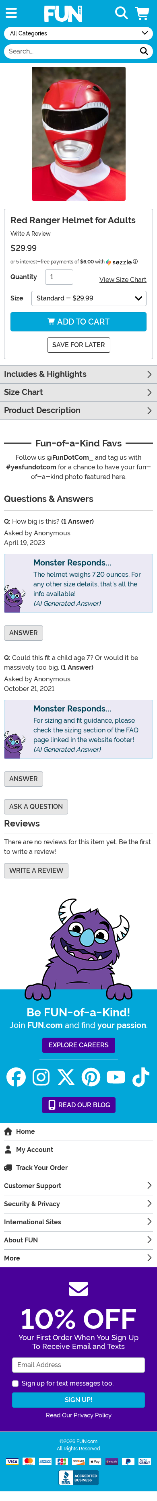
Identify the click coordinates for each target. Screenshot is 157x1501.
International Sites (32, 1222)
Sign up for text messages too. (68, 1383)
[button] (143, 13)
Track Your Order (42, 1168)
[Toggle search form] (121, 13)
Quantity (23, 277)
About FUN (21, 1240)
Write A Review (30, 233)
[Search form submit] (144, 51)
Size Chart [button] (23, 392)
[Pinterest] (91, 1077)
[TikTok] (141, 1077)
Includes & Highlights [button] (45, 374)
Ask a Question (36, 806)
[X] (66, 1077)
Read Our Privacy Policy (79, 1415)
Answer (23, 633)
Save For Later (78, 345)
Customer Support (32, 1186)
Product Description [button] (42, 410)
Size (16, 298)
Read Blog (83, 1105)
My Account (34, 1150)
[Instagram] (41, 1077)
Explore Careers (79, 1045)
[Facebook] (16, 1077)
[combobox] (70, 51)
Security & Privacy (32, 1204)
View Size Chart (123, 280)
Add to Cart (82, 322)
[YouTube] (116, 1077)
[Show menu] (11, 13)
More (12, 1258)
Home (25, 1131)
